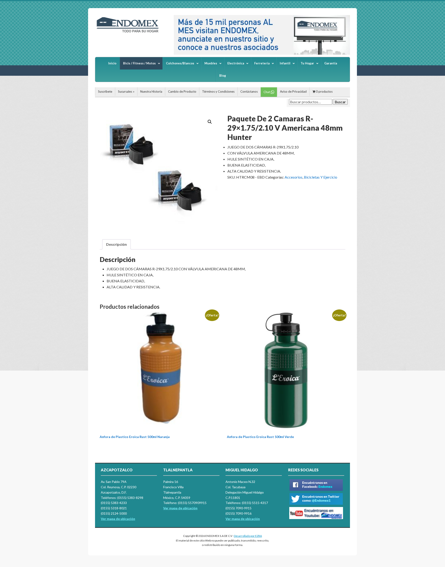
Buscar (340, 102)
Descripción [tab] (116, 244)
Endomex (130, 32)
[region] (262, 35)
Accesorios (293, 177)
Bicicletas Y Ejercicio (320, 177)
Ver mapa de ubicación (180, 508)
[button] (181, 35)
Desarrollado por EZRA (248, 536)
